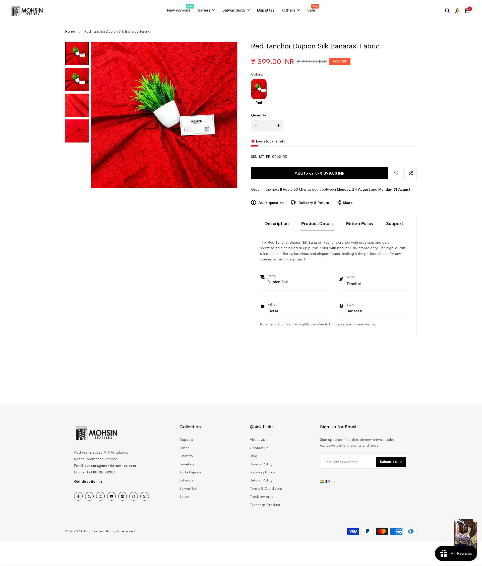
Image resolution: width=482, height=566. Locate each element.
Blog (253, 456)
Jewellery (187, 464)
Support (394, 223)
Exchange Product (265, 505)
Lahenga (186, 480)
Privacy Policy (261, 464)
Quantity (258, 115)
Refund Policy (261, 480)
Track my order (262, 496)
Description (277, 223)
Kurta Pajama (190, 472)
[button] (396, 173)
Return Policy (360, 223)
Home (70, 31)
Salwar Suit (188, 488)
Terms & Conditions (266, 488)
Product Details (317, 223)
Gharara (186, 456)
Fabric (184, 448)
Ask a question (270, 203)
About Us (257, 440)
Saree (184, 496)
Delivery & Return (313, 203)
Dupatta (186, 440)
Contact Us (259, 448)
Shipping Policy (262, 472)
